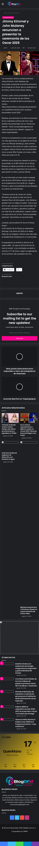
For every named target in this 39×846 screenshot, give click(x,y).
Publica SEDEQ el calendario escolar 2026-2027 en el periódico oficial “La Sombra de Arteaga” (26, 710)
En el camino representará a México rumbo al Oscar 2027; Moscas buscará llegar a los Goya (28, 430)
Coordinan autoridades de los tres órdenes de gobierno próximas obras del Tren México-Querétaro (26, 682)
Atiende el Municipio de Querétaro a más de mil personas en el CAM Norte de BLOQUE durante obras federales (25, 696)
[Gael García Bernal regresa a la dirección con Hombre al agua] (10, 446)
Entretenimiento (13, 13)
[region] (19, 637)
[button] (19, 637)
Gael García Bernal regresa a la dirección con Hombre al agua (9, 456)
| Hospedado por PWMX (19, 831)
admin (5, 48)
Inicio (5, 13)
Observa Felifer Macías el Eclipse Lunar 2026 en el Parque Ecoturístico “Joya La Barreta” (25, 723)
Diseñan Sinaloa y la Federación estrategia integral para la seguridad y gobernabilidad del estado (25, 668)
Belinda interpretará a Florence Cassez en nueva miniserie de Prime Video (28, 610)
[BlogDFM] (14, 4)
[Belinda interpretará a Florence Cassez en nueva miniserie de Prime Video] (28, 523)
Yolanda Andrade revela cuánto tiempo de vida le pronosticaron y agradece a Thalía (9, 429)
